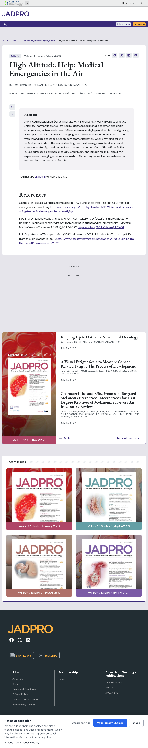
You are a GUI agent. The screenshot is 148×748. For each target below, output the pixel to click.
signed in (40, 176)
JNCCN (109, 687)
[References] (12, 114)
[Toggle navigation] (142, 13)
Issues (16, 40)
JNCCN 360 (111, 692)
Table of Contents (128, 437)
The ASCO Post (114, 682)
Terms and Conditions (24, 689)
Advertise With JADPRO (25, 699)
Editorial (15, 56)
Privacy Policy (20, 694)
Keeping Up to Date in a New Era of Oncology (99, 337)
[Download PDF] (12, 107)
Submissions (23, 655)
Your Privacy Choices (23, 704)
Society (16, 684)
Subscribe (51, 655)
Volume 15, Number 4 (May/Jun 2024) (42, 56)
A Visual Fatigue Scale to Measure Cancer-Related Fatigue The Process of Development (98, 364)
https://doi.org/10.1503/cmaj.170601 (101, 227)
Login (62, 678)
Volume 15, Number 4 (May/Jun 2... (39, 40)
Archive (68, 437)
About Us (17, 678)
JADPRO (6, 40)
